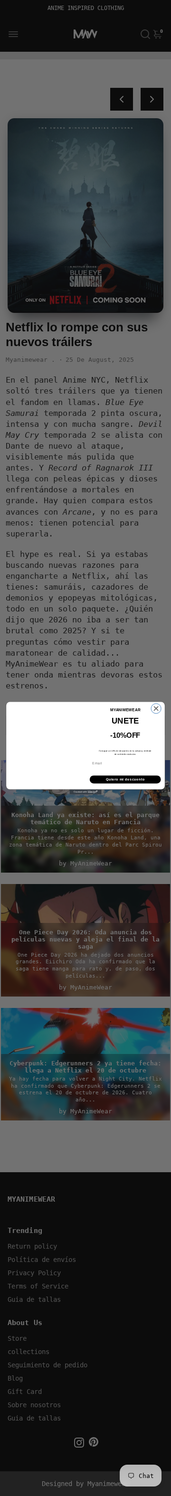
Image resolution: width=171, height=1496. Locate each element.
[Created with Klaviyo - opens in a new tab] (86, 792)
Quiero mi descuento (125, 779)
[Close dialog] (156, 709)
